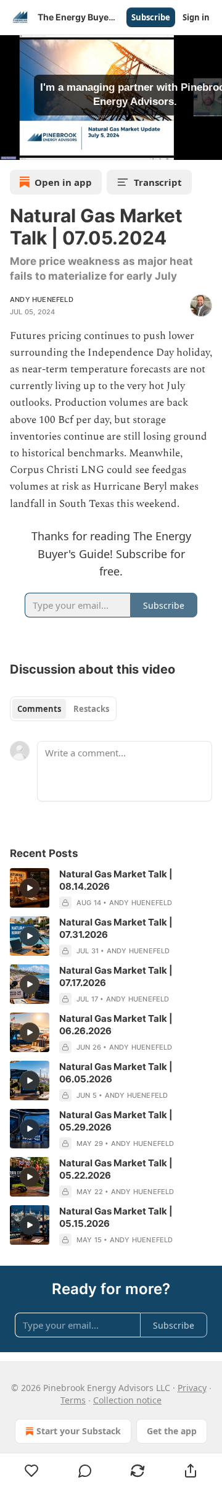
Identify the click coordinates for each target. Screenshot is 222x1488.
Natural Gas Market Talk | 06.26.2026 (116, 1025)
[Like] (32, 1470)
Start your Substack (78, 1431)
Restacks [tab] (91, 708)
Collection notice (127, 1400)
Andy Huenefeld (41, 299)
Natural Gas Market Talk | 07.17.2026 (116, 976)
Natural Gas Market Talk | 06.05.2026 (116, 1073)
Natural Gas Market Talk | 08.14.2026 (116, 880)
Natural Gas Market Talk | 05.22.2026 (116, 1169)
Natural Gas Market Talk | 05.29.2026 (116, 1121)
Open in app (63, 182)
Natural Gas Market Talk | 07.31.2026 (116, 928)
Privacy (192, 1388)
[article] (111, 888)
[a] (29, 888)
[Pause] (13, 146)
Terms (73, 1400)
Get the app (172, 1431)
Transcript (158, 182)
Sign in (196, 17)
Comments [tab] (39, 708)
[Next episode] (41, 146)
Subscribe (150, 17)
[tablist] (63, 708)
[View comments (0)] (85, 1470)
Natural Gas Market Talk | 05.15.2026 (116, 1217)
